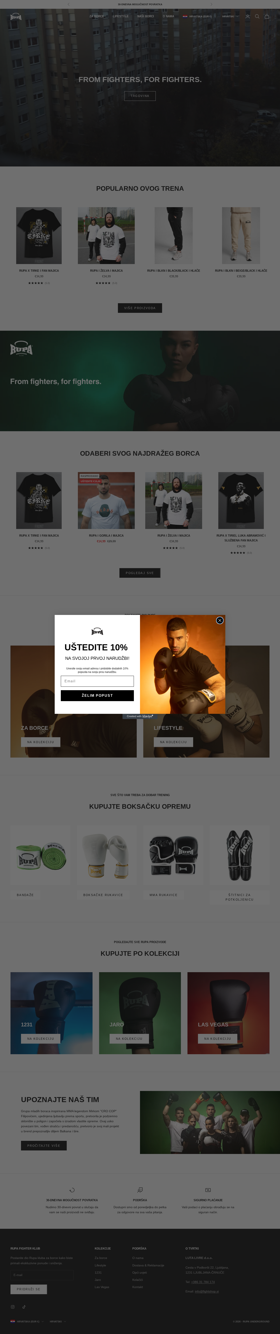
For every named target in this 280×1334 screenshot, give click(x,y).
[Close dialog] (220, 620)
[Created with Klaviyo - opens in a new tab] (140, 716)
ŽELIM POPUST (97, 695)
